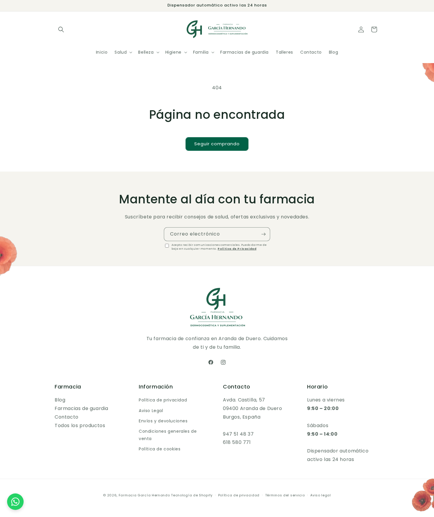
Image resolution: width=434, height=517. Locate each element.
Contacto (67, 417)
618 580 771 (237, 442)
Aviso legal (320, 495)
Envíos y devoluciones (163, 421)
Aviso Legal (151, 411)
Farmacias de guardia (81, 408)
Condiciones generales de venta (168, 435)
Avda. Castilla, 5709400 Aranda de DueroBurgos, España (252, 408)
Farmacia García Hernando (144, 495)
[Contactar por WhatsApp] (15, 501)
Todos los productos (80, 425)
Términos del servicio (285, 495)
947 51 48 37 (238, 434)
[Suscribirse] (263, 234)
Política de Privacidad (237, 249)
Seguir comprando (217, 144)
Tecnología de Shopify (192, 495)
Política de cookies (159, 449)
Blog (60, 399)
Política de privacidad (163, 400)
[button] (61, 29)
